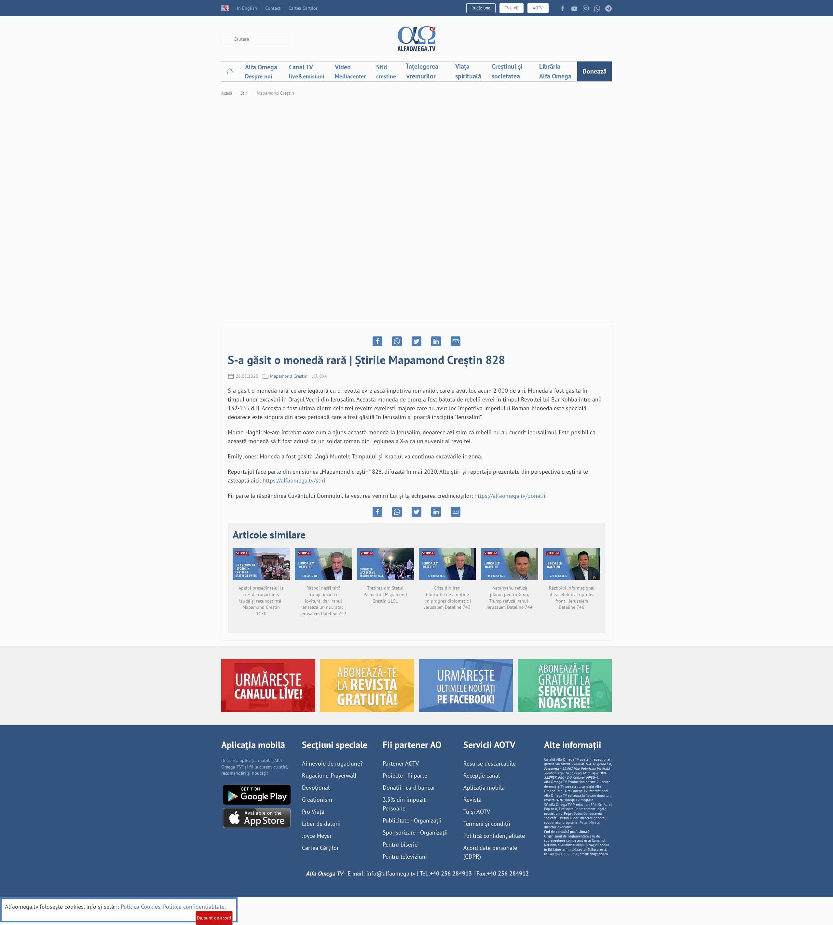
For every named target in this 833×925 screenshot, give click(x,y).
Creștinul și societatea (507, 71)
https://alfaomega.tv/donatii (509, 495)
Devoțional (316, 787)
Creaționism (317, 799)
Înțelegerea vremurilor (422, 71)
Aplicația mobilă (484, 787)
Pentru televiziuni (405, 856)
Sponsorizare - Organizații (415, 832)
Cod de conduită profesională (566, 831)
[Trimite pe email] (455, 341)
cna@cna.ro (599, 854)
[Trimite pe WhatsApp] (397, 341)
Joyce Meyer (317, 835)
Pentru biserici (401, 844)
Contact (272, 8)
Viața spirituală (468, 71)
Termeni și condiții (486, 823)
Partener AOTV (401, 763)
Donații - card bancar (409, 787)
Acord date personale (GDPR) (490, 852)
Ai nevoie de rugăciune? (332, 763)
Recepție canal (481, 775)
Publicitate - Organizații (412, 820)
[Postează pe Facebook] (377, 341)
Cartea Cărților (303, 8)
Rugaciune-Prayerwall (329, 775)
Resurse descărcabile (489, 763)
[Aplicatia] (256, 794)
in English (247, 8)
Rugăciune (480, 8)
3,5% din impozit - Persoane (406, 804)
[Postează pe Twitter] (416, 341)
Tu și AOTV (476, 811)
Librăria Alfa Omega (555, 71)
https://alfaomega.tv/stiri (294, 480)
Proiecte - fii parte (405, 775)
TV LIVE (511, 8)
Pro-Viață (313, 811)
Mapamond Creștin (275, 93)
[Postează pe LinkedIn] (436, 341)
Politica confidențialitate (194, 906)
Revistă (472, 799)
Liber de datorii (321, 823)
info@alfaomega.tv (390, 873)
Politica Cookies (140, 906)
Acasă (226, 93)
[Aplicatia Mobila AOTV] (256, 817)
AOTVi (538, 8)
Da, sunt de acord (214, 918)
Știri (244, 93)
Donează (594, 71)
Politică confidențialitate (494, 835)
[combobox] (255, 39)
